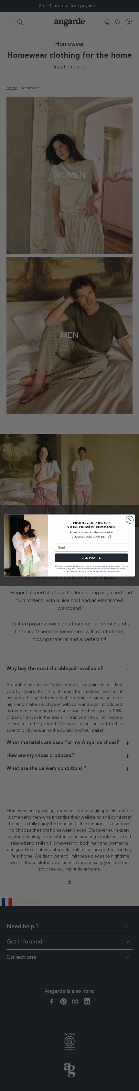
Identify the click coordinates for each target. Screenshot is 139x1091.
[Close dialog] (129, 520)
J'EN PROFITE (91, 557)
